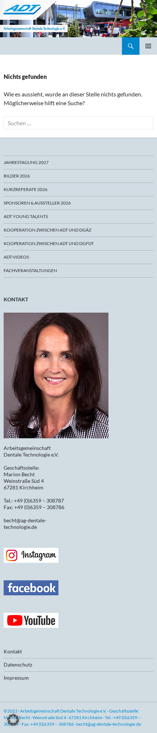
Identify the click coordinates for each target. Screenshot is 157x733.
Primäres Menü (148, 46)
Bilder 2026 (17, 176)
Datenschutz (18, 664)
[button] (13, 720)
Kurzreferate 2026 (25, 189)
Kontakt (13, 651)
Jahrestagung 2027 (26, 162)
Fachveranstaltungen (30, 270)
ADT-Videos (16, 257)
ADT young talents (26, 216)
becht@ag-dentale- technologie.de (25, 523)
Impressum (16, 678)
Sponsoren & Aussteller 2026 (37, 203)
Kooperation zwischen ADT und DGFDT (49, 243)
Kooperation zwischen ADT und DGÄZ (47, 230)
